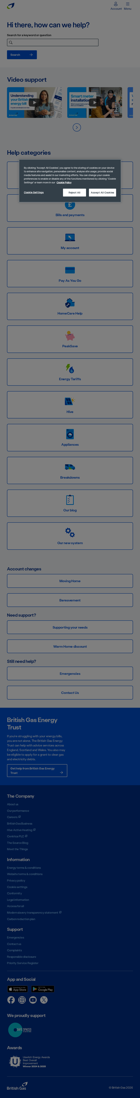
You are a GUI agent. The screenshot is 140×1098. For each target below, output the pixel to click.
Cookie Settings (34, 192)
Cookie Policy (64, 182)
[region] (70, 180)
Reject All (74, 192)
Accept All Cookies (102, 192)
